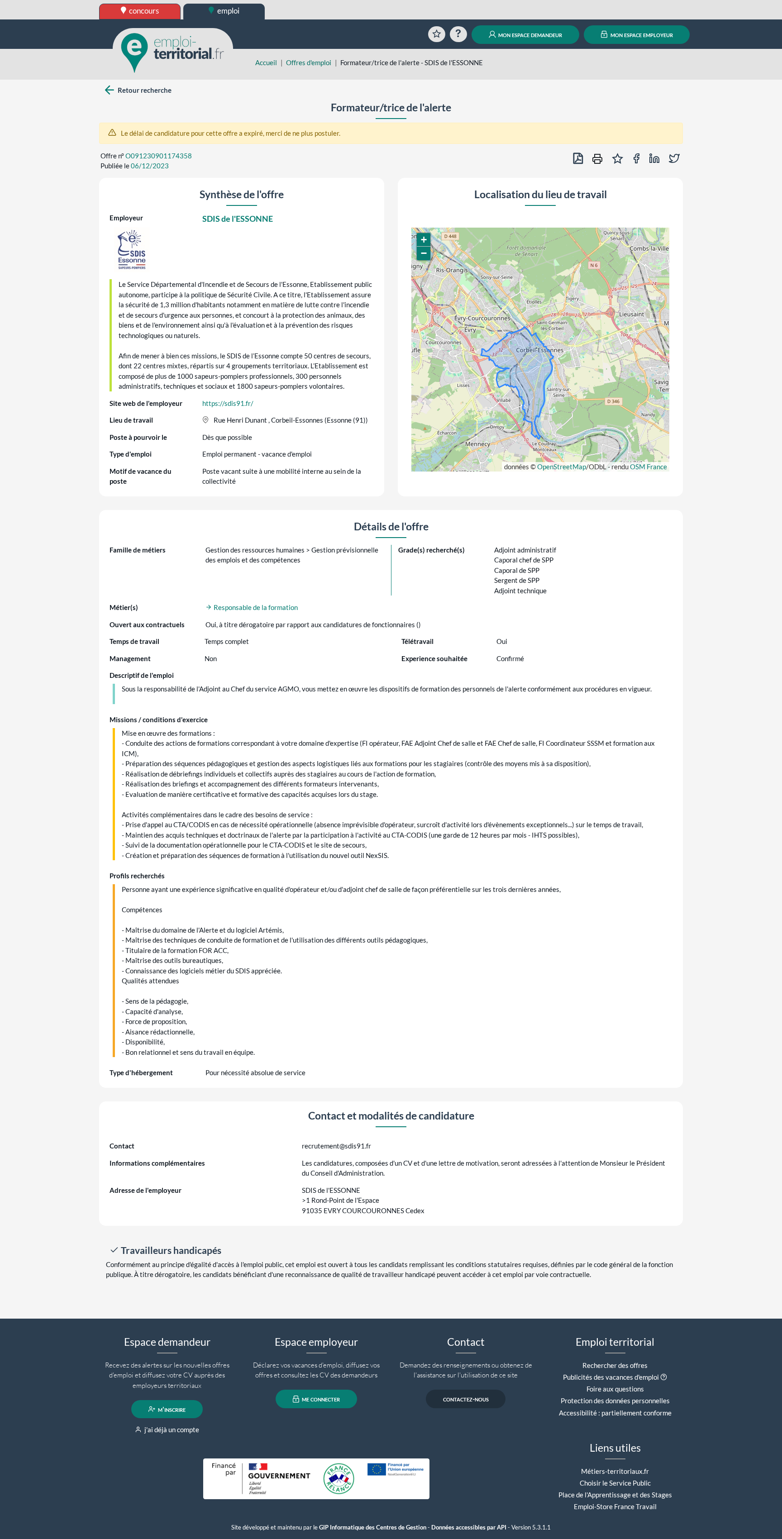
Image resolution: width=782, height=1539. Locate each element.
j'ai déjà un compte (171, 1429)
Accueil (266, 62)
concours (143, 10)
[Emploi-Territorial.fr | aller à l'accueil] (173, 52)
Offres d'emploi (308, 62)
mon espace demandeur (529, 34)
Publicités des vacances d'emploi (611, 1377)
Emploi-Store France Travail (615, 1506)
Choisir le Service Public (615, 1483)
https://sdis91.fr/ (227, 403)
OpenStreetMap (561, 466)
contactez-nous (466, 1399)
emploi (227, 10)
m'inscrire (171, 1409)
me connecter (320, 1399)
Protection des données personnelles (615, 1400)
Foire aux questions (615, 1389)
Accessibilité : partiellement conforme (615, 1413)
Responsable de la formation (255, 607)
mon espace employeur (641, 34)
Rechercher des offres (615, 1365)
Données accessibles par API (468, 1527)
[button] (423, 240)
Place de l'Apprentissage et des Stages (615, 1495)
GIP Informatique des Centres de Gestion (372, 1527)
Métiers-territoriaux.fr (615, 1471)
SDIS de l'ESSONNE (237, 219)
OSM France (648, 466)
